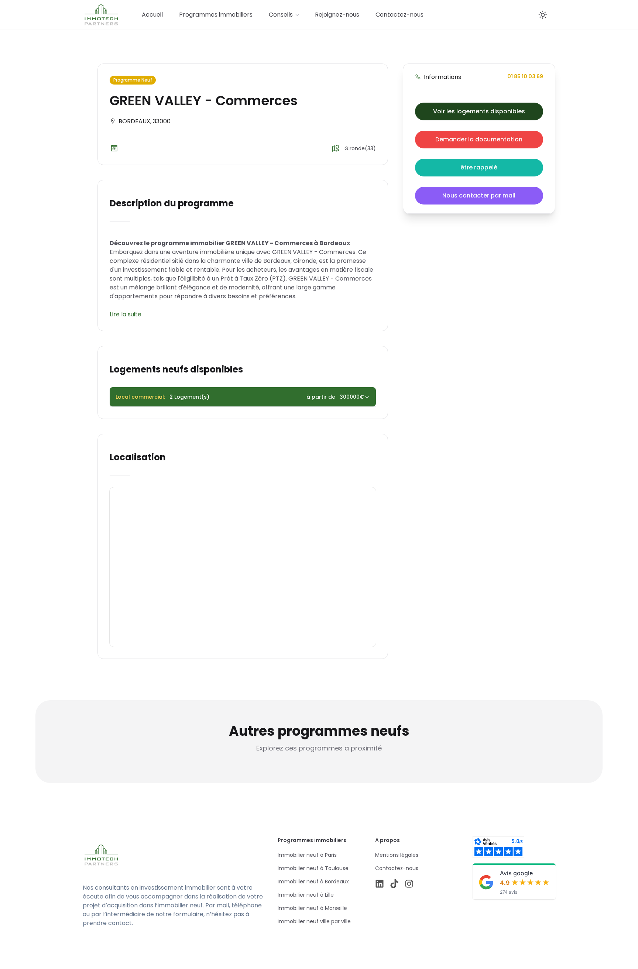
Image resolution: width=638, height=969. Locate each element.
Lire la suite (125, 314)
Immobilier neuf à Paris (307, 855)
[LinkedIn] (379, 883)
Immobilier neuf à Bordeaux (313, 881)
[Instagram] (409, 883)
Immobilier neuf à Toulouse (313, 868)
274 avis (508, 892)
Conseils (281, 14)
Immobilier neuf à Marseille (312, 908)
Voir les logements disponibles (479, 111)
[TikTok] (394, 883)
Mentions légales (396, 855)
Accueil (152, 14)
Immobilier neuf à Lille (306, 894)
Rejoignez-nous (337, 14)
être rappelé (478, 167)
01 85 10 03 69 (525, 76)
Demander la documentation (478, 139)
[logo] (153, 854)
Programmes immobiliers (216, 14)
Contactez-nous (399, 14)
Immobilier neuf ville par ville (314, 921)
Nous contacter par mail (478, 195)
